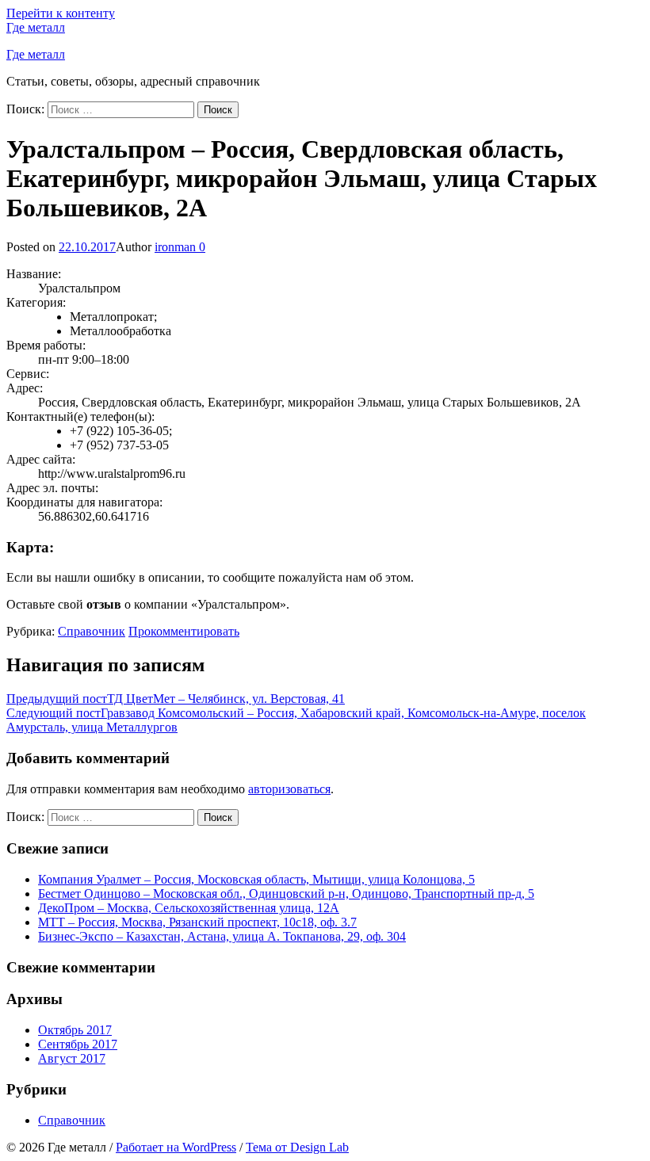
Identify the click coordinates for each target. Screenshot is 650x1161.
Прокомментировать (183, 631)
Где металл (35, 27)
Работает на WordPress (176, 1147)
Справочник (91, 631)
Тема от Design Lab (297, 1147)
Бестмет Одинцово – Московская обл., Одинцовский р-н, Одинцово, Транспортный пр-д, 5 (286, 893)
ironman (175, 247)
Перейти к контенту (60, 13)
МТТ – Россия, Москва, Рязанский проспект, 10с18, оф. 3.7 (197, 922)
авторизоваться (289, 789)
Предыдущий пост (175, 698)
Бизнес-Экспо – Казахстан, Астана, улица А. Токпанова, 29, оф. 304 (222, 936)
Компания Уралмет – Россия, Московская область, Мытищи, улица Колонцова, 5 (256, 879)
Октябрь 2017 (75, 1030)
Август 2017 (71, 1058)
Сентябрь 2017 (77, 1044)
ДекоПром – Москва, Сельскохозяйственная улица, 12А (188, 908)
